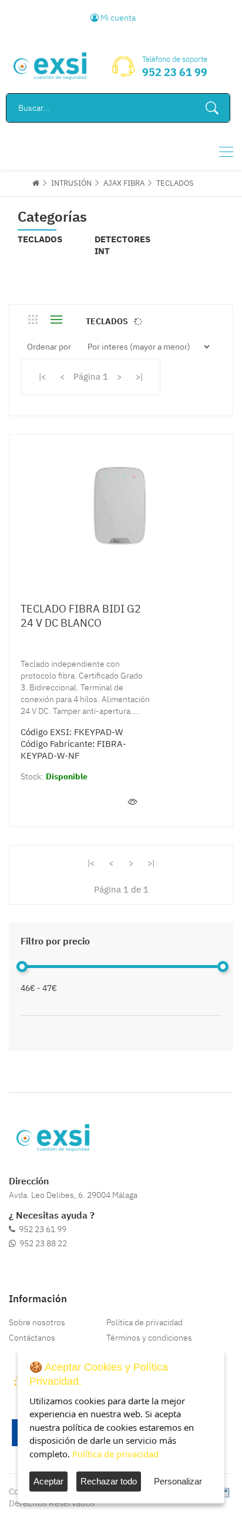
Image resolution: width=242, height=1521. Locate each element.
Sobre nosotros (37, 1322)
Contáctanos (32, 1337)
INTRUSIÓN (71, 183)
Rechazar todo (108, 1481)
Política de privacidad (144, 1322)
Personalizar (178, 1481)
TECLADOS (175, 183)
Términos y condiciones (149, 1337)
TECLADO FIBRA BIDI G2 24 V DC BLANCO (81, 616)
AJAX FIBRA (123, 183)
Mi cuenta (117, 17)
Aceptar (48, 1481)
